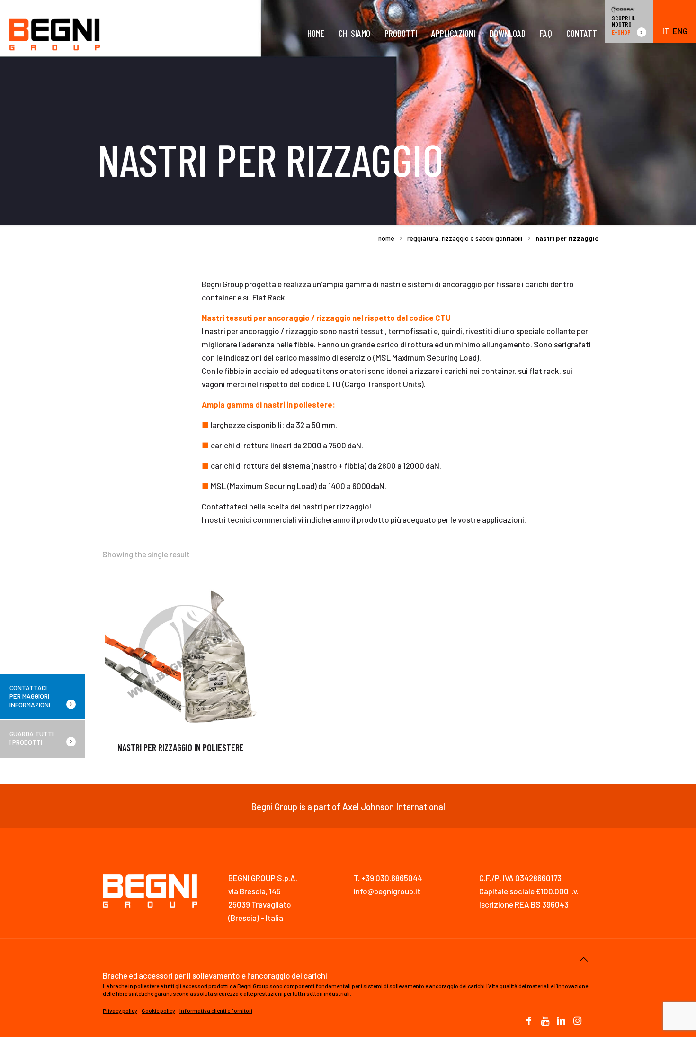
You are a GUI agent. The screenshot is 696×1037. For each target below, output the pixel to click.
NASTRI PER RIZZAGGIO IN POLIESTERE (180, 747)
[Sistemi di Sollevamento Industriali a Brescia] (54, 33)
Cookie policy (158, 1010)
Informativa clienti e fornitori (215, 1010)
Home (386, 238)
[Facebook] (528, 1021)
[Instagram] (577, 1021)
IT (665, 31)
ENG (680, 31)
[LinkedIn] (561, 1021)
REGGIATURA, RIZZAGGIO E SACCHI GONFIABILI (464, 238)
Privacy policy (120, 1010)
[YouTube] (545, 1021)
